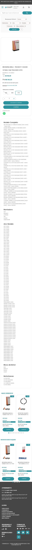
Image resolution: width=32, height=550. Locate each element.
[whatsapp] (4, 113)
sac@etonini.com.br (11, 490)
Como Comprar (6, 516)
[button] (6, 92)
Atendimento (5, 510)
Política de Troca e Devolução (10, 515)
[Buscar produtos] (27, 12)
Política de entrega (7, 511)
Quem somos (5, 508)
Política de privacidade (8, 513)
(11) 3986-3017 (8, 492)
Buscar (14, 29)
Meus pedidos (5, 518)
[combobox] (16, 13)
